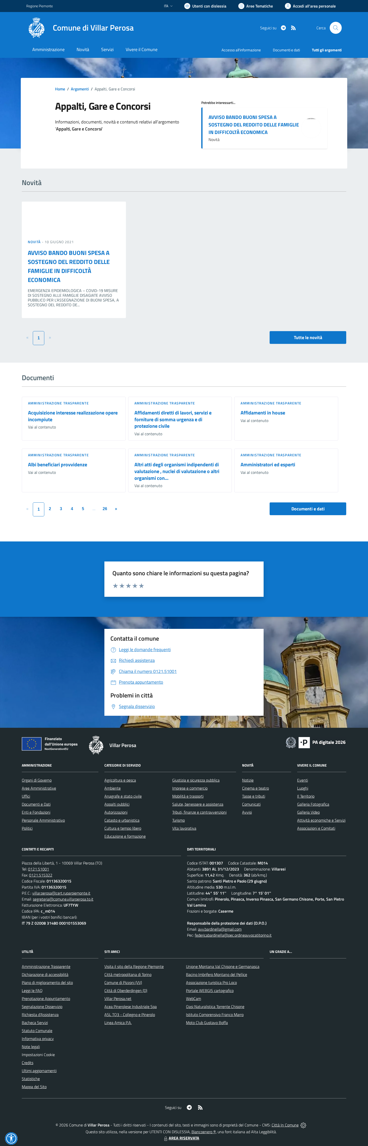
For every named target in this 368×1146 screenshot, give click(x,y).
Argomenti (80, 89)
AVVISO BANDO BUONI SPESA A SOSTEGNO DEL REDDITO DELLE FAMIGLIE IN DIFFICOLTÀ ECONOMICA (254, 124)
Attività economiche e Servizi (321, 820)
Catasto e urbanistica (121, 820)
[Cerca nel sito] (336, 28)
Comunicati (251, 804)
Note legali (31, 1047)
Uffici (26, 796)
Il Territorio (305, 796)
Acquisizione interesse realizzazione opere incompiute (73, 416)
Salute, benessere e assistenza (197, 804)
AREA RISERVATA (184, 1138)
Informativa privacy (38, 1039)
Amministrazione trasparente (58, 403)
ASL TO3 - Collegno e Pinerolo (129, 1015)
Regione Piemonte (39, 6)
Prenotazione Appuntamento (46, 998)
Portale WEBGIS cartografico (210, 990)
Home (60, 89)
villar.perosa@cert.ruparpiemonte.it (61, 893)
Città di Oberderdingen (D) (125, 990)
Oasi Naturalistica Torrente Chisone (215, 1007)
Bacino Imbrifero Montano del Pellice (216, 974)
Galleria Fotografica (313, 804)
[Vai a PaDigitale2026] (315, 742)
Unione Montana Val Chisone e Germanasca (222, 966)
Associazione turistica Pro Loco (211, 982)
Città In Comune (285, 1125)
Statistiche (31, 1079)
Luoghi (302, 788)
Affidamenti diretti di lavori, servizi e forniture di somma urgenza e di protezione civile (173, 419)
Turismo (178, 820)
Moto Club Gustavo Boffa (207, 1023)
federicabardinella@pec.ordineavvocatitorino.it (233, 935)
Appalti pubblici (116, 804)
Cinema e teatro (255, 788)
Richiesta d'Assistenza (40, 1015)
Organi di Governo (37, 780)
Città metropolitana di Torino (127, 974)
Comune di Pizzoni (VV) (123, 982)
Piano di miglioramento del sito (47, 982)
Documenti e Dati (36, 804)
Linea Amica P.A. (118, 1023)
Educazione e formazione (125, 836)
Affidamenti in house (263, 412)
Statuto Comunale (37, 1031)
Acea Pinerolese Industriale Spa (130, 1007)
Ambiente (112, 788)
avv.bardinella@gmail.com (220, 929)
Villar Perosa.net (117, 998)
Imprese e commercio (190, 788)
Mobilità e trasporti (188, 796)
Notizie (248, 780)
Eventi (302, 780)
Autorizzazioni (115, 812)
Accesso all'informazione (241, 50)
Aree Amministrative (39, 788)
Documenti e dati (308, 508)
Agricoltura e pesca (120, 780)
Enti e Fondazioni (36, 812)
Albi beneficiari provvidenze (57, 464)
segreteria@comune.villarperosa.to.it (63, 899)
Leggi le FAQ (32, 990)
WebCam (193, 998)
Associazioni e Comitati (316, 828)
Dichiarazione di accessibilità (45, 974)
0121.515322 (40, 875)
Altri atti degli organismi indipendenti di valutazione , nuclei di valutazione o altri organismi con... (176, 471)
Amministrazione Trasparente (46, 966)
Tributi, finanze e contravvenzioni (199, 812)
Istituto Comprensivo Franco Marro (215, 1015)
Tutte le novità (308, 337)
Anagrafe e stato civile (123, 796)
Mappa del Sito (34, 1087)
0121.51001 (38, 869)
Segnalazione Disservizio (42, 1007)
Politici (27, 828)
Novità (35, 241)
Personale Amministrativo (43, 820)
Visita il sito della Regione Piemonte (134, 966)
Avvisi (247, 812)
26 (105, 509)
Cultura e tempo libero (122, 828)
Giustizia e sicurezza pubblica (196, 780)
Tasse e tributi (253, 796)
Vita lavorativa (184, 828)
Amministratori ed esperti (268, 464)
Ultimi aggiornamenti (39, 1071)
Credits (27, 1063)
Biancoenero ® (204, 1132)
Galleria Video (308, 812)
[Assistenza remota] (303, 1125)
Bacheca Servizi (35, 1023)
